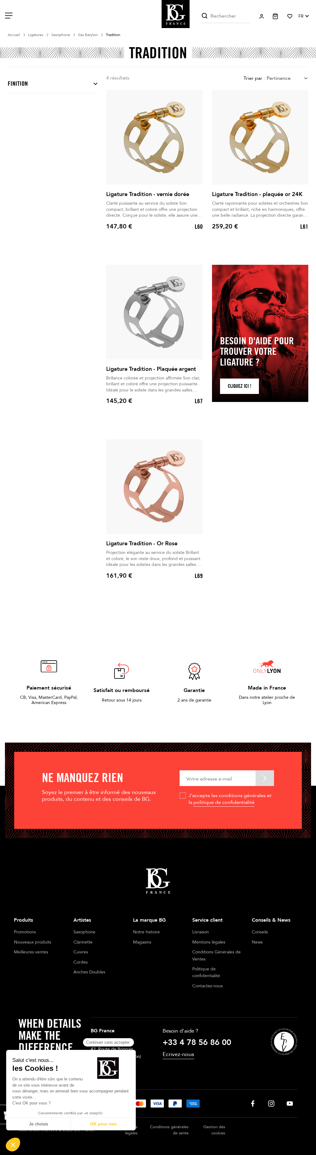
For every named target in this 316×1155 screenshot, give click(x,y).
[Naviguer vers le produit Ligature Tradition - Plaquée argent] (154, 312)
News (257, 942)
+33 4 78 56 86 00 (197, 1042)
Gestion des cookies (214, 1130)
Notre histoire (146, 932)
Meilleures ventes (31, 952)
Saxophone (84, 932)
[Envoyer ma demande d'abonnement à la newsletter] (265, 778)
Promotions (25, 932)
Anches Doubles (89, 972)
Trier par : (254, 78)
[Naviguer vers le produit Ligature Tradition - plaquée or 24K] (260, 137)
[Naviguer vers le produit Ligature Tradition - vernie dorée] (154, 137)
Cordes (80, 962)
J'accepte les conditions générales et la (230, 799)
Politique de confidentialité (206, 972)
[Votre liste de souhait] (289, 16)
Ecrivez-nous (178, 1054)
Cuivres (80, 952)
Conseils (260, 932)
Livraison (200, 932)
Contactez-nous (207, 986)
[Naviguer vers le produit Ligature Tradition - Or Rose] (154, 486)
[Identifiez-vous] (262, 16)
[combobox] (287, 78)
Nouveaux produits (32, 942)
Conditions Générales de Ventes (216, 955)
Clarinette (83, 942)
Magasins (142, 942)
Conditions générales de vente (169, 1130)
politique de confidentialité (224, 802)
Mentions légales (208, 942)
